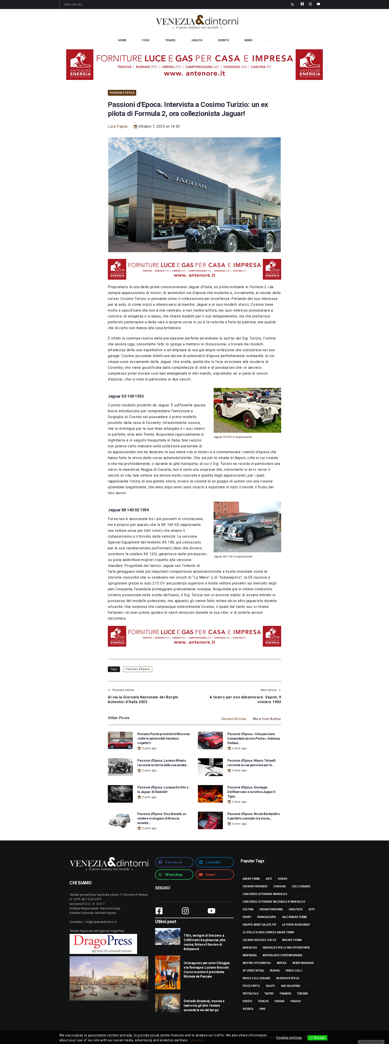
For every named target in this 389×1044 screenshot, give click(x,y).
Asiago (282, 878)
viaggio (295, 1001)
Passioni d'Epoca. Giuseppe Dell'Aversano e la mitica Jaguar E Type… (251, 792)
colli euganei (301, 886)
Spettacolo (250, 993)
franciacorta (266, 917)
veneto (247, 1001)
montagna (250, 955)
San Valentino (291, 985)
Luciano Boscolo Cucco (259, 940)
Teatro (269, 993)
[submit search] (292, 4)
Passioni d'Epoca (122, 92)
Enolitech (296, 909)
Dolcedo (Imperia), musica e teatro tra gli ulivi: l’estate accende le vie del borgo (204, 1005)
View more (197, 1040)
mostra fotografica (257, 963)
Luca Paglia (118, 126)
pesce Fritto (251, 985)
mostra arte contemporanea (283, 955)
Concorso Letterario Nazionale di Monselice (274, 901)
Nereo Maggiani (303, 963)
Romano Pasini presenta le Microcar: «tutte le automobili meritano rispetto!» (164, 738)
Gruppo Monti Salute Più (259, 924)
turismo (302, 993)
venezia (263, 1001)
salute (270, 985)
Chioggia (279, 886)
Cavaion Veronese (255, 886)
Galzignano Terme (294, 917)
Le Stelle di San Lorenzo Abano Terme (268, 932)
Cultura (248, 909)
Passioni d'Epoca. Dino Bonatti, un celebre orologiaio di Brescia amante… (161, 818)
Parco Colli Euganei (256, 978)
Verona (279, 1001)
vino (262, 1008)
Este (311, 909)
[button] (174, 862)
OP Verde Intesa (253, 970)
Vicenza (248, 1008)
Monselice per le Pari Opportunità (286, 947)
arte (269, 878)
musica (281, 963)
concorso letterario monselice (265, 894)
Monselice (250, 947)
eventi (247, 917)
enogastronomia (271, 909)
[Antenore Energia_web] (194, 64)
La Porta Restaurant (296, 924)
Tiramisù (285, 993)
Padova (275, 970)
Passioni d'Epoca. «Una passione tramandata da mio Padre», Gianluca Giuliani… (253, 738)
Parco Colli (294, 970)
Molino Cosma (292, 940)
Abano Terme (251, 878)
